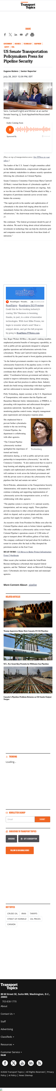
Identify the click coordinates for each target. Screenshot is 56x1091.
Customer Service (10, 1052)
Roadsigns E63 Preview (31, 305)
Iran (23, 913)
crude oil (12, 913)
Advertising (7, 1029)
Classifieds (7, 1036)
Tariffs (33, 913)
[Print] (32, 35)
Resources (7, 1044)
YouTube (22, 1063)
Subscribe (11, 838)
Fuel (13, 47)
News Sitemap (26, 1075)
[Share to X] (10, 35)
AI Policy (13, 1075)
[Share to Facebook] (5, 35)
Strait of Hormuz (16, 919)
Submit (42, 819)
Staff (3, 1021)
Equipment (37, 44)
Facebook (5, 1063)
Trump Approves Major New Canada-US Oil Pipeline (26, 631)
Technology (28, 44)
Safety (6, 47)
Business (18, 44)
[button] (27, 35)
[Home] (28, 5)
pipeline (33, 585)
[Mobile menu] (3, 4)
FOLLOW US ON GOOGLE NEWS (19, 850)
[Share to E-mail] (21, 35)
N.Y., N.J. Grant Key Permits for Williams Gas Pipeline (26, 663)
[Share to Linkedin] (16, 35)
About (4, 1006)
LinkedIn (31, 1063)
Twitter (14, 1063)
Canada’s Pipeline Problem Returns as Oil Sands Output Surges (27, 698)
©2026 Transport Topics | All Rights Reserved (23, 1072)
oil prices (35, 919)
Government (8, 44)
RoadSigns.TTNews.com (28, 332)
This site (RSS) (39, 1063)
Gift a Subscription (30, 838)
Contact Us (7, 1013)
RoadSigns (11, 305)
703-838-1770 (9, 1001)
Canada (11, 924)
